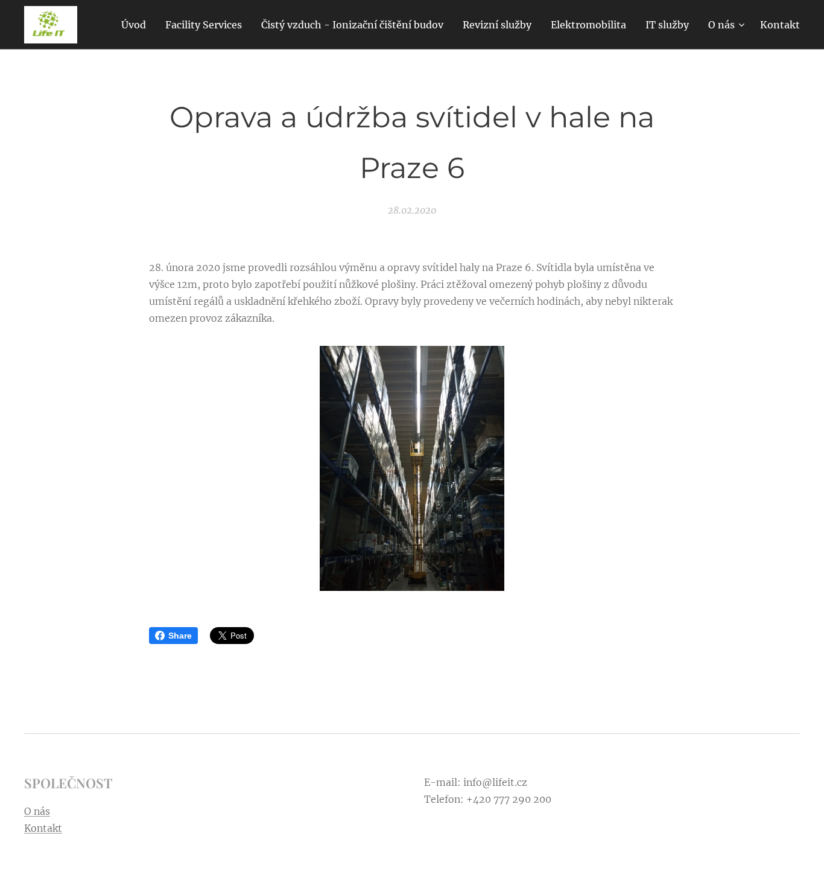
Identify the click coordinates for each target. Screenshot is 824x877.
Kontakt (43, 828)
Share (180, 635)
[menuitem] (137, 25)
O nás (37, 811)
